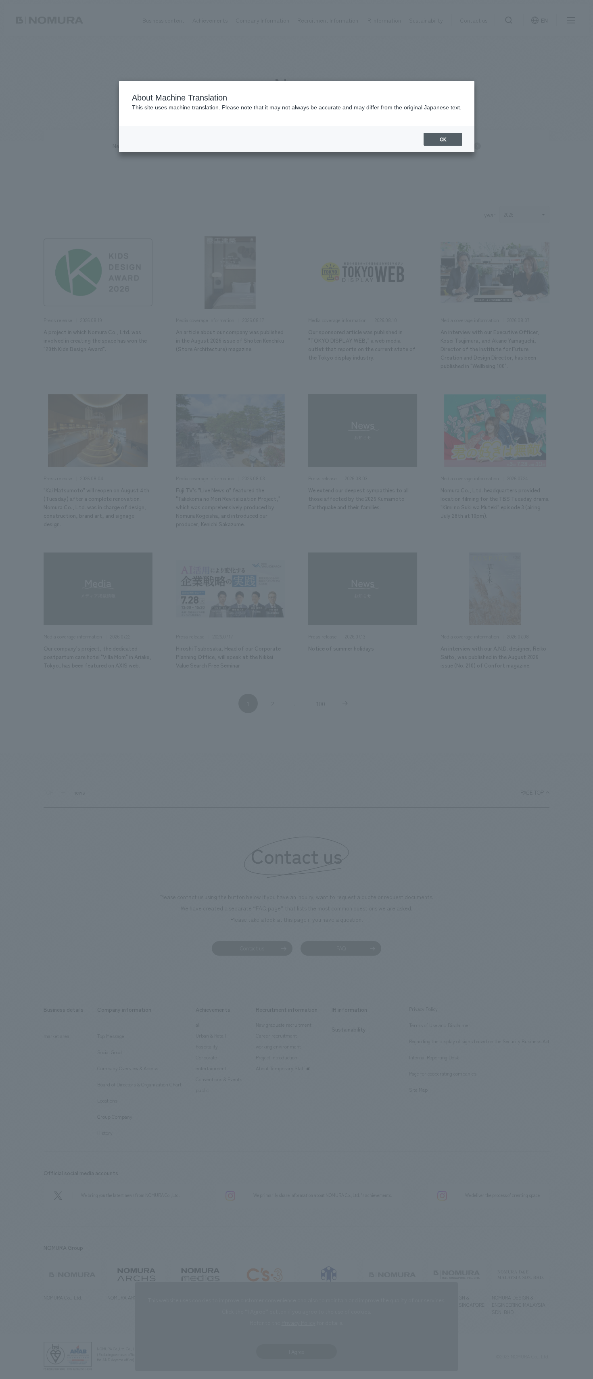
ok (443, 139)
